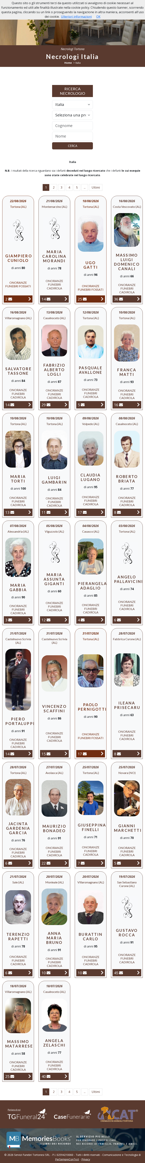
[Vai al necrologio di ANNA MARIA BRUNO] (66, 973)
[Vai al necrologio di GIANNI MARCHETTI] (138, 863)
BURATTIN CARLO (91, 936)
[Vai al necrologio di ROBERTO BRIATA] (138, 512)
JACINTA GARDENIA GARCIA (18, 828)
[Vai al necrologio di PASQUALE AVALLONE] (102, 405)
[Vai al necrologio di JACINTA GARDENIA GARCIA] (29, 863)
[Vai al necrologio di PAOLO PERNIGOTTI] (102, 753)
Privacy (85, 1159)
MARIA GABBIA (18, 587)
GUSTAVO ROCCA (127, 932)
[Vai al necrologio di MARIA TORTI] (29, 512)
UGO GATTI (90, 264)
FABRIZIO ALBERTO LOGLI (54, 369)
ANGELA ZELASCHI (54, 1042)
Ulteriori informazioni (76, 17)
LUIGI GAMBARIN (54, 479)
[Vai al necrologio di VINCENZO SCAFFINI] (66, 753)
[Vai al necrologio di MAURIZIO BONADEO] (66, 863)
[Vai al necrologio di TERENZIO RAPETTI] (29, 973)
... (85, 187)
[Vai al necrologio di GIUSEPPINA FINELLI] (102, 863)
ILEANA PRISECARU (127, 705)
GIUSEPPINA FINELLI (92, 827)
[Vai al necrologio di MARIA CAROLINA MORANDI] (66, 299)
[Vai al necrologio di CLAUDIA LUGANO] (102, 512)
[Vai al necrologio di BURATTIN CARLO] (102, 973)
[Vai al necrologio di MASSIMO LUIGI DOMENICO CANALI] (138, 299)
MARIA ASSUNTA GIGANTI (54, 579)
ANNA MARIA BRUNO (54, 938)
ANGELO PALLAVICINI (128, 579)
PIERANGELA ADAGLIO (92, 585)
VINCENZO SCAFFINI (54, 708)
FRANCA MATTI (126, 372)
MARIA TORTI (18, 478)
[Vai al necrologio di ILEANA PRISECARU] (138, 753)
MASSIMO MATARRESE (19, 1043)
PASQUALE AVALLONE (91, 370)
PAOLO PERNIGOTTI (92, 706)
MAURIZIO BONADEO (54, 828)
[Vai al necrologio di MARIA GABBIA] (29, 620)
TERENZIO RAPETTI (18, 936)
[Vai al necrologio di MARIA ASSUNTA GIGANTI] (66, 620)
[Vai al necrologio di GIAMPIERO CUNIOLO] (29, 299)
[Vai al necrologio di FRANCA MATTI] (138, 405)
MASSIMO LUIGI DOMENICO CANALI (127, 262)
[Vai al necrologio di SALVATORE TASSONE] (29, 405)
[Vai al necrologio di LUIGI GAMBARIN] (66, 512)
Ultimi (96, 187)
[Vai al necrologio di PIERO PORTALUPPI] (29, 753)
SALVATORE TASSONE (18, 370)
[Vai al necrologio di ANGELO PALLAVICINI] (138, 620)
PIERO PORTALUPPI (20, 721)
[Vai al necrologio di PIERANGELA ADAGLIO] (102, 620)
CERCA (72, 146)
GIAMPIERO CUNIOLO (18, 258)
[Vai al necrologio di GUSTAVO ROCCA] (138, 973)
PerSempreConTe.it (67, 1159)
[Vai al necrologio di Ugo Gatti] (102, 299)
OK (98, 17)
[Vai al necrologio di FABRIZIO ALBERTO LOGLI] (66, 405)
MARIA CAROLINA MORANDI (54, 256)
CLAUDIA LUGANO (90, 477)
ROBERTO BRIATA (127, 478)
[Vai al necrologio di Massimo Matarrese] (29, 1076)
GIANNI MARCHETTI (128, 828)
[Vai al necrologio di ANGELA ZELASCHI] (66, 1076)
